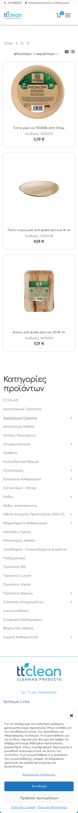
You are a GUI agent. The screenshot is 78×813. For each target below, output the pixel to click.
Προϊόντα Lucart (17, 576)
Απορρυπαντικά (17, 444)
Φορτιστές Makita (18, 628)
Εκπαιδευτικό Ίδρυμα (21, 462)
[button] (71, 715)
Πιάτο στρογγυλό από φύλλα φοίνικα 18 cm (39, 230)
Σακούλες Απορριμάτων (23, 602)
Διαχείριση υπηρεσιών (39, 774)
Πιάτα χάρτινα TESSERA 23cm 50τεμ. (39, 128)
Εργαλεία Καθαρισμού (22, 479)
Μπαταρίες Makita (19, 541)
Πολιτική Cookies (23, 807)
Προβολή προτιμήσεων (39, 798)
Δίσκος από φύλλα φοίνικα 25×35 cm (39, 332)
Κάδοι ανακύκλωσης (20, 506)
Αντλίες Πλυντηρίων (19, 435)
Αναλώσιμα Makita (18, 426)
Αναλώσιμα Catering (20, 418)
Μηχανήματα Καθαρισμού (25, 523)
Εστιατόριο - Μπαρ (19, 488)
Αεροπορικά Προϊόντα (22, 409)
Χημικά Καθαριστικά (20, 637)
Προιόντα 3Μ (14, 567)
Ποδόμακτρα (14, 558)
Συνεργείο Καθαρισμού (22, 620)
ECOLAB (10, 400)
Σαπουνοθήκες (16, 611)
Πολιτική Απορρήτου (52, 807)
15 (27, 43)
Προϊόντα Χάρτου (18, 593)
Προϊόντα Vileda (17, 584)
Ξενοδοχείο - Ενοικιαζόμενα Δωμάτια (35, 549)
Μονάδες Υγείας (17, 532)
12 (22, 43)
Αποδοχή (39, 786)
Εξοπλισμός (13, 470)
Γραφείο (10, 453)
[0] (58, 15)
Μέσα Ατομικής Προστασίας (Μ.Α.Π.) (33, 514)
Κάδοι (8, 497)
